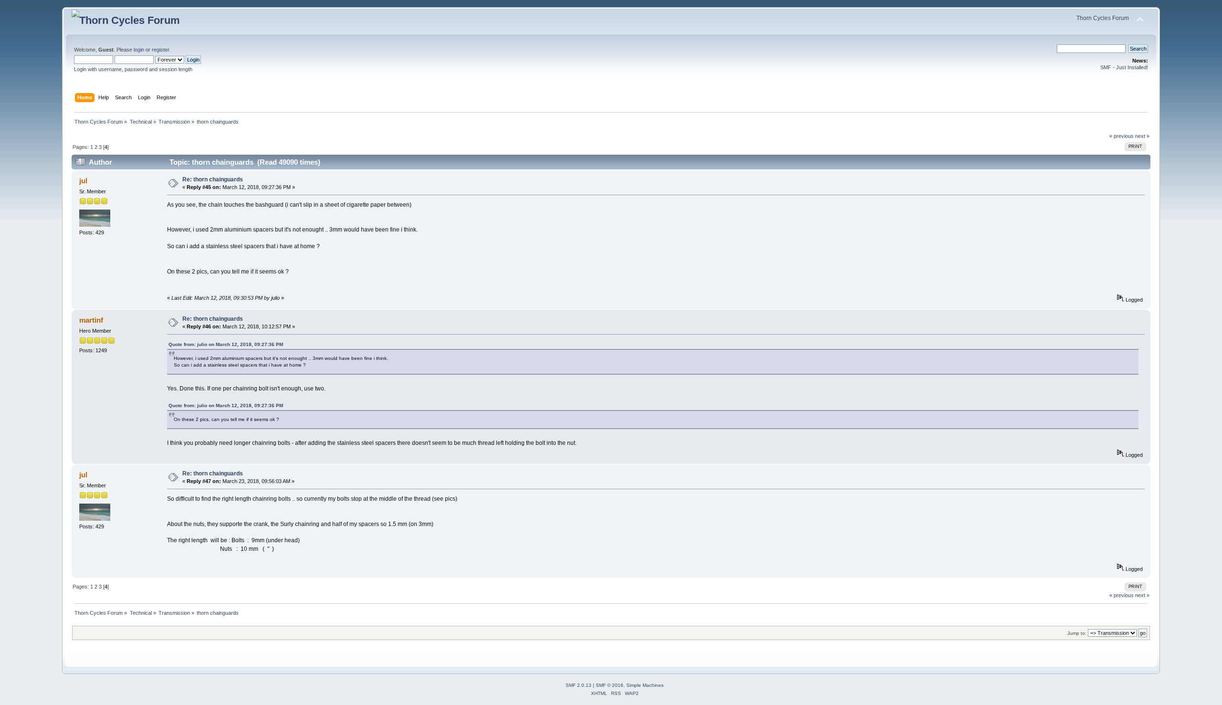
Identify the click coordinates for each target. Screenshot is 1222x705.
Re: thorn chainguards (212, 179)
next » (1142, 136)
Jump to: (1076, 633)
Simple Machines (645, 685)
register (160, 50)
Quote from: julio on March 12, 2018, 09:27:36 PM (226, 344)
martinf (91, 320)
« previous (1121, 136)
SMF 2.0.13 (578, 685)
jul (83, 181)
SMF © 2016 (609, 685)
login (139, 50)
